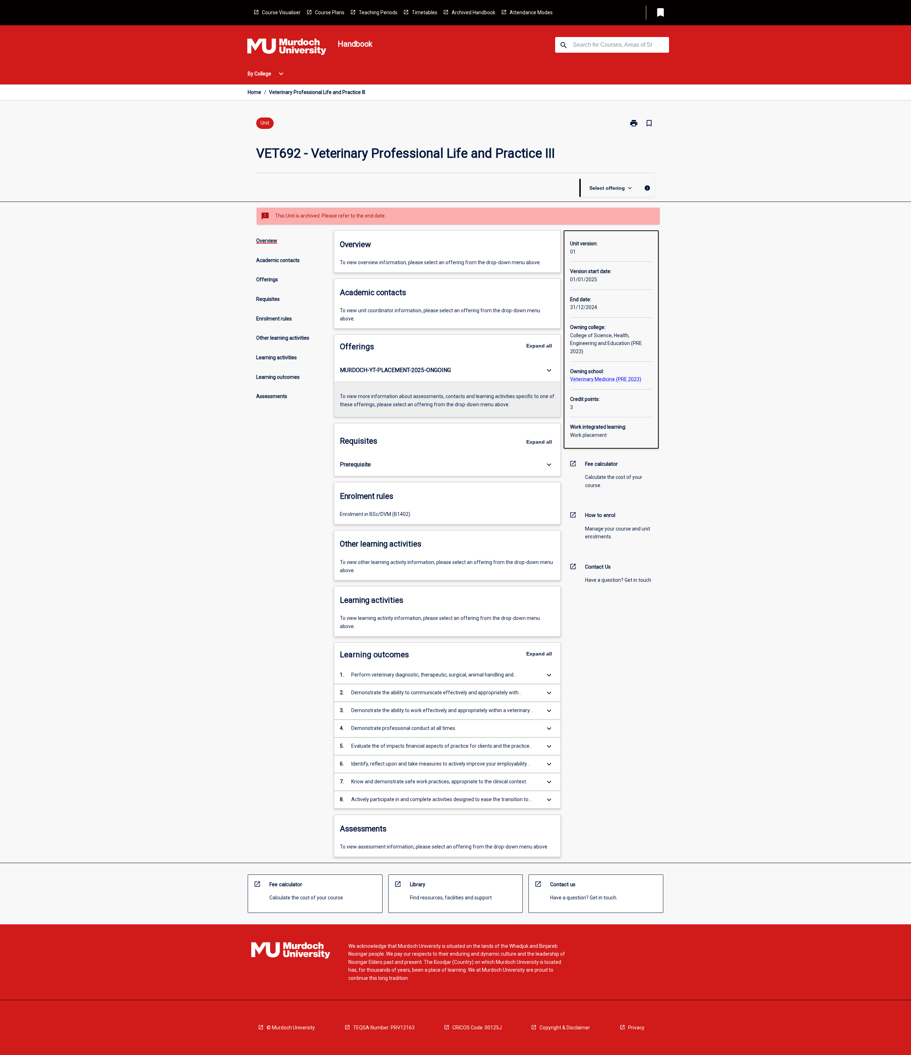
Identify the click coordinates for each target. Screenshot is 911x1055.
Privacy (636, 1027)
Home (254, 92)
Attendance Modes (531, 12)
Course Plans (329, 12)
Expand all (539, 346)
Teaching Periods (378, 12)
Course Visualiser (281, 12)
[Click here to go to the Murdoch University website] (286, 48)
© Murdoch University (291, 1027)
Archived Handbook (473, 12)
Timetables (424, 12)
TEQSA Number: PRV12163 (384, 1027)
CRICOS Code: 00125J (477, 1027)
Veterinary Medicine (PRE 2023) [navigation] (605, 379)
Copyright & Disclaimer (564, 1027)
